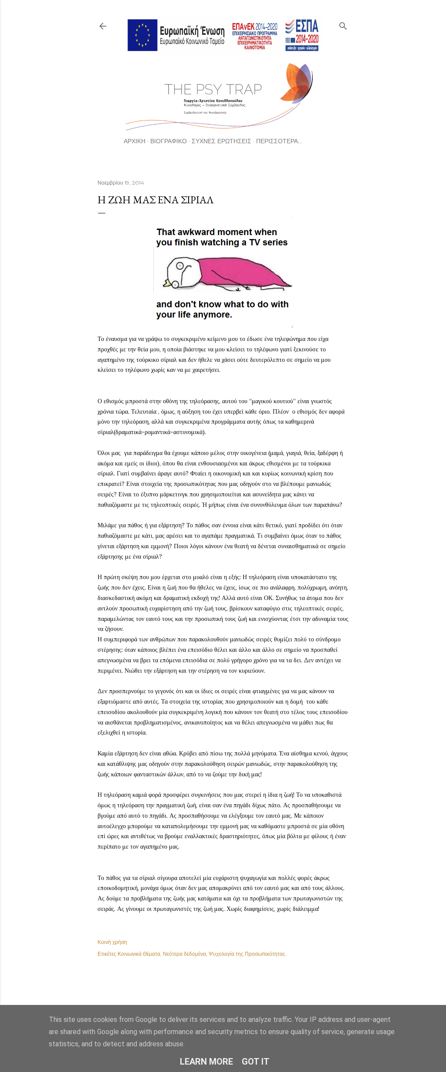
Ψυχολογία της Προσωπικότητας (247, 954)
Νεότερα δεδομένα (184, 954)
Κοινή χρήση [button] (112, 942)
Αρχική (134, 141)
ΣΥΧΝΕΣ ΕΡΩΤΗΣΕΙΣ (221, 141)
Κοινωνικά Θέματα (139, 954)
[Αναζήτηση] (343, 24)
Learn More (206, 1061)
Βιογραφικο (168, 141)
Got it (256, 1061)
